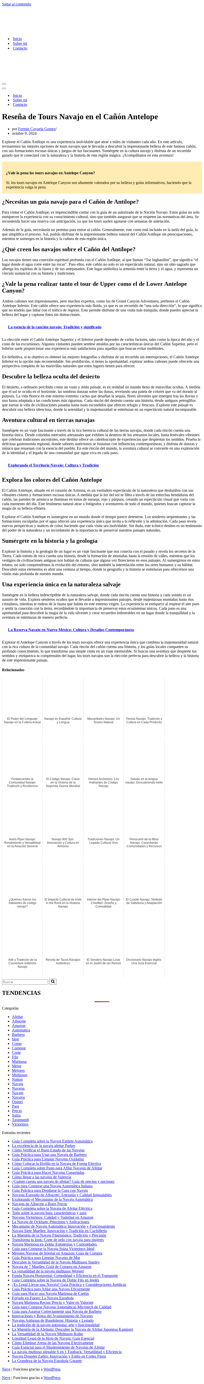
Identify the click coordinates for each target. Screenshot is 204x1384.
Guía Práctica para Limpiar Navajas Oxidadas (48, 1159)
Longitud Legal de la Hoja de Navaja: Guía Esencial (53, 1338)
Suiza (16, 1115)
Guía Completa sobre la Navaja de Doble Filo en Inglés (55, 1280)
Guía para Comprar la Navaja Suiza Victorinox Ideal (53, 1249)
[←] (61, 30)
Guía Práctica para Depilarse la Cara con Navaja (50, 1190)
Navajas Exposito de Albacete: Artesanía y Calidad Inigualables (62, 1195)
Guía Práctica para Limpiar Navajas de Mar (46, 1258)
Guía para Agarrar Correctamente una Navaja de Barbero (57, 1311)
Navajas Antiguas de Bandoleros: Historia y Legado (53, 1320)
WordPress (52, 1369)
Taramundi (20, 1120)
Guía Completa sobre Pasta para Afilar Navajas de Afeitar (57, 1168)
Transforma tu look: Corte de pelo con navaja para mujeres (58, 1240)
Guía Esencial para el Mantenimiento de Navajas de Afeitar (58, 1347)
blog (15, 1039)
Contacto (20, 48)
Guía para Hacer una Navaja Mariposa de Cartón (50, 1293)
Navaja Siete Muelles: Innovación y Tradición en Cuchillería (59, 1231)
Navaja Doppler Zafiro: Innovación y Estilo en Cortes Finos (59, 1356)
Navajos (18, 1097)
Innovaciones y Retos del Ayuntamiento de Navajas (52, 1316)
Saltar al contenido (16, 4)
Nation (17, 1079)
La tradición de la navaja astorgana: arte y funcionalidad (56, 1325)
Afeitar (17, 1017)
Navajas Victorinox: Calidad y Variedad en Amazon (52, 1217)
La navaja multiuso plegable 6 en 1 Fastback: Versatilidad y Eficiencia (67, 1352)
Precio (17, 1111)
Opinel (17, 1102)
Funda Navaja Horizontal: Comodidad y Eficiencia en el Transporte (65, 1275)
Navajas (18, 1088)
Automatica (21, 1030)
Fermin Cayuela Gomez (37, 129)
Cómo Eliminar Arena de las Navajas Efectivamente (53, 1343)
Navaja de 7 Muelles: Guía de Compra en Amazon (51, 1266)
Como (17, 1043)
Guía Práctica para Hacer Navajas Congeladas (48, 1172)
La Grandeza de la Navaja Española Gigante (47, 1361)
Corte (16, 1052)
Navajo (17, 1093)
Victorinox (20, 1124)
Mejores (18, 1070)
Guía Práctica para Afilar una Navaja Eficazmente (51, 1289)
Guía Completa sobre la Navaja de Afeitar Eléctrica (52, 1208)
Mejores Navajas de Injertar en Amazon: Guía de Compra (57, 1253)
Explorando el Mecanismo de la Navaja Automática (52, 1199)
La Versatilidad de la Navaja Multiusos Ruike (47, 1334)
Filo (15, 1057)
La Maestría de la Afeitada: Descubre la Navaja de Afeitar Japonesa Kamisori (72, 1329)
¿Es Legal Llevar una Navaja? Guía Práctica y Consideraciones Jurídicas (69, 1284)
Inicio (17, 39)
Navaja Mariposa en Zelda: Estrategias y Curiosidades (54, 1244)
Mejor (16, 1066)
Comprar (19, 1048)
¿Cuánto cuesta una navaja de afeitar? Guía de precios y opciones (63, 1181)
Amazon (18, 1025)
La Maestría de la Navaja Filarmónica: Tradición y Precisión (59, 1235)
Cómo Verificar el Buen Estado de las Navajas (48, 1150)
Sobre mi (20, 43)
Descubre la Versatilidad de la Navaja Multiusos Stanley (56, 1262)
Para (15, 1106)
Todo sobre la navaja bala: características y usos (49, 1213)
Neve (6, 1369)
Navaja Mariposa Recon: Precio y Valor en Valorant (52, 1302)
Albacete (19, 1021)
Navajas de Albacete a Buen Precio (39, 1204)
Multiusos (19, 1075)
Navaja (17, 1084)
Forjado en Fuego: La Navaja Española (43, 1298)
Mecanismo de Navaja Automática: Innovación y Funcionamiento (63, 1226)
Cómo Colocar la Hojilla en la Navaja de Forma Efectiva (56, 1163)
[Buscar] (53, 982)
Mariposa (19, 1061)
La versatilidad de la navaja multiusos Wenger (48, 1271)
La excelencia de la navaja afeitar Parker (43, 1145)
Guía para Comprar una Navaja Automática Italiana (52, 1186)
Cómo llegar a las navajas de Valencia (41, 1177)
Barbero (18, 1034)
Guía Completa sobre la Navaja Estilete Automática (52, 1141)
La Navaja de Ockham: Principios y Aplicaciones (50, 1222)
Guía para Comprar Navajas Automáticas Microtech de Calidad (61, 1307)
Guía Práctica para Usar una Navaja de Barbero (49, 1154)
